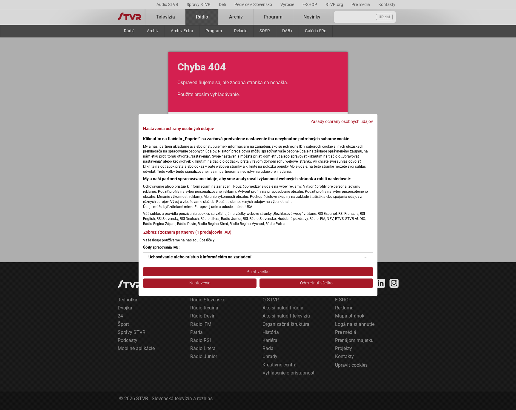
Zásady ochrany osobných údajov (342, 121)
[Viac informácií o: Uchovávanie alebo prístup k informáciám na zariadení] (365, 257)
